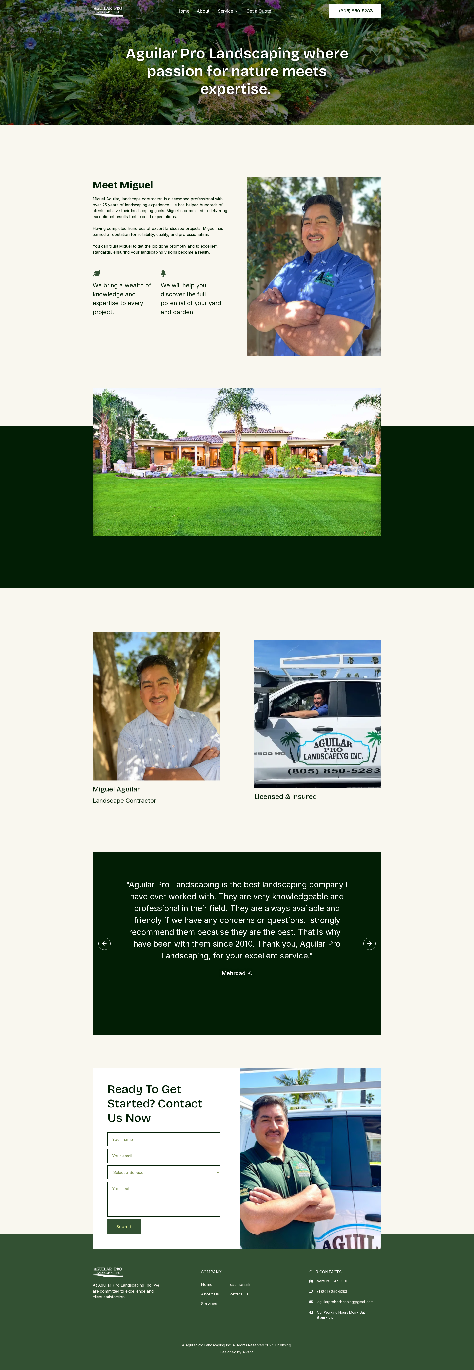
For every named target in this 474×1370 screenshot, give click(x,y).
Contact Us (238, 1294)
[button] (228, 11)
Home (183, 11)
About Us (210, 1294)
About (203, 11)
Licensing (283, 1345)
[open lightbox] (237, 462)
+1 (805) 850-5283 (331, 1291)
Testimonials (239, 1284)
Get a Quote (258, 11)
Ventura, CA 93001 (332, 1281)
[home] (108, 11)
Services (209, 1303)
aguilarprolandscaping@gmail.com (345, 1302)
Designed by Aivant (236, 1352)
